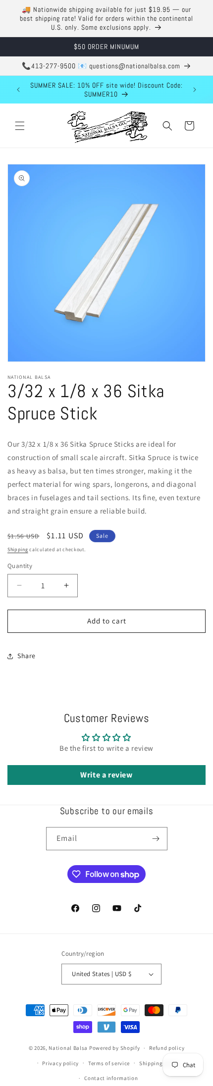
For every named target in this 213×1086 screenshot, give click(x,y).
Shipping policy (159, 1063)
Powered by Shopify (114, 1047)
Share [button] (26, 655)
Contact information (111, 1078)
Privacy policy (60, 1063)
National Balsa (68, 1047)
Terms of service (109, 1063)
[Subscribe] (156, 838)
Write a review (106, 775)
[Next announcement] (195, 90)
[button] (20, 126)
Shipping (17, 549)
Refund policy (166, 1047)
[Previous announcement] (18, 90)
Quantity (19, 566)
